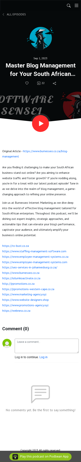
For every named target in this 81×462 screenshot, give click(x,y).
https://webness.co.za (16, 310)
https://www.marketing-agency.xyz (24, 294)
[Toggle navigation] (76, 5)
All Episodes (16, 14)
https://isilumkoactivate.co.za (21, 278)
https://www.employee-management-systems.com (34, 262)
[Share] (55, 83)
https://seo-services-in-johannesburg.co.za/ (29, 267)
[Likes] (27, 83)
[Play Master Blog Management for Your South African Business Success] (40, 123)
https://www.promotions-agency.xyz (25, 305)
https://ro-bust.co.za (15, 246)
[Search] (68, 5)
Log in (43, 357)
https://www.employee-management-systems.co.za (35, 256)
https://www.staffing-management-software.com (34, 251)
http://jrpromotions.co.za (18, 283)
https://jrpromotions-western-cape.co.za (28, 289)
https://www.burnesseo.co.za (20, 273)
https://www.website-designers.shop (25, 300)
